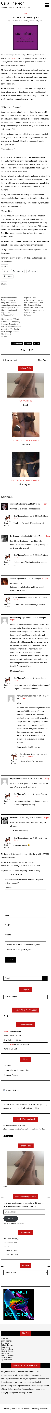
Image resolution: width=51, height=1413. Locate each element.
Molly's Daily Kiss (7, 1355)
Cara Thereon (13, 3)
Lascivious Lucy (7, 1349)
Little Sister (25, 445)
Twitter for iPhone (39, 1129)
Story (9, 1065)
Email (7, 925)
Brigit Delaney (6, 1341)
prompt (28, 343)
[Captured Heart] (35, 306)
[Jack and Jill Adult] (11, 1090)
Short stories (23, 441)
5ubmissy (4, 1339)
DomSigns (5, 1343)
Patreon (15, 1075)
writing (36, 343)
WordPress (43, 1409)
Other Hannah (6, 1357)
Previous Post (11, 360)
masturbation (17, 343)
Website (8, 935)
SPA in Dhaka (8, 1045)
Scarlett (6, 1031)
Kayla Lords (14, 536)
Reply (45, 504)
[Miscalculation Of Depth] (12, 328)
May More (5, 1353)
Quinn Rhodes (6, 1360)
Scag (25, 405)
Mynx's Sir (14, 818)
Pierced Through (23, 1045)
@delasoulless (8, 1125)
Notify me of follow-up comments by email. (24, 945)
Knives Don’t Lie (10, 1255)
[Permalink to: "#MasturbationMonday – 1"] (25, 37)
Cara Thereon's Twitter (25, 1129)
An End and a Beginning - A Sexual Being (24, 871)
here (13, 58)
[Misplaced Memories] (12, 306)
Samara (13, 578)
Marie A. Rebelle (7, 1351)
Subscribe (10, 1219)
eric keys (13, 504)
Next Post (42, 360)
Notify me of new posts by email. (20, 950)
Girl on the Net (7, 1345)
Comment (9, 888)
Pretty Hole (16, 1031)
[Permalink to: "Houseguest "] (25, 464)
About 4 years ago (8, 1129)
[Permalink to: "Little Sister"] (25, 424)
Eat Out (18, 1036)
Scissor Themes (17, 1409)
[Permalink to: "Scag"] (25, 385)
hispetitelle (14, 779)
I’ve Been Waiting (10, 1239)
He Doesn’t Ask (10, 1243)
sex (25, 13)
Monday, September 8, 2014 (33, 21)
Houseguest (25, 484)
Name (7, 915)
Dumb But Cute (10, 1251)
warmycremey (15, 618)
